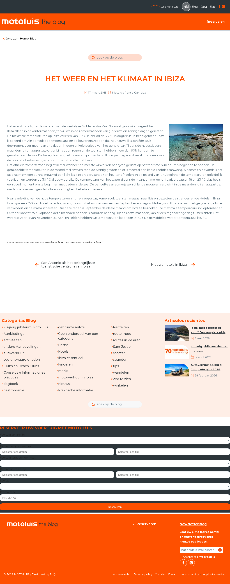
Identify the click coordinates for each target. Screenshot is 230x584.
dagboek (11, 384)
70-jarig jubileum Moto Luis (26, 327)
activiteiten (13, 340)
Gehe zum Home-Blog (20, 38)
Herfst (63, 345)
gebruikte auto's (71, 327)
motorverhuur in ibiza (75, 377)
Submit (93, 60)
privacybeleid (206, 557)
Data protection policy (183, 574)
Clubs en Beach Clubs (21, 366)
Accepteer (198, 557)
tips (116, 366)
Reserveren (216, 21)
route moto (122, 334)
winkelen (120, 385)
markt (63, 371)
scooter (119, 353)
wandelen (121, 372)
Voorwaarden (122, 574)
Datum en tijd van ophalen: (17, 446)
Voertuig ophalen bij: (13, 434)
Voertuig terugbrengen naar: (18, 457)
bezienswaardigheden (22, 360)
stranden (120, 360)
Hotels (63, 351)
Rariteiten (121, 327)
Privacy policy (143, 574)
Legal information (213, 574)
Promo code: (8, 492)
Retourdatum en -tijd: (13, 469)
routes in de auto (127, 340)
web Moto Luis (169, 6)
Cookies (160, 574)
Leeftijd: (5, 480)
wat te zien (122, 379)
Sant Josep (122, 347)
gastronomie (14, 390)
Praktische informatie (75, 390)
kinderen (65, 364)
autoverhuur (14, 353)
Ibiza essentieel (70, 358)
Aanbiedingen (15, 334)
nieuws (64, 384)
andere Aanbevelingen (22, 347)
